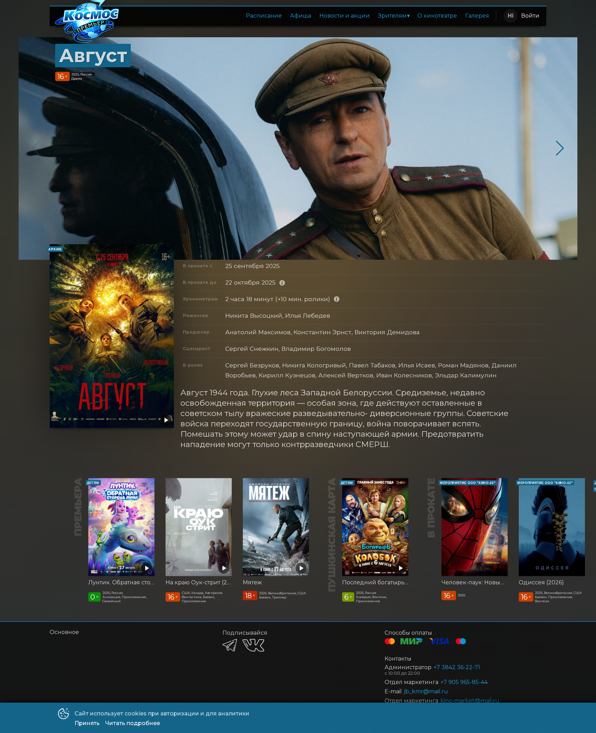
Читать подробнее (132, 723)
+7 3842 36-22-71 (457, 667)
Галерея (477, 15)
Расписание (264, 15)
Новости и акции (344, 15)
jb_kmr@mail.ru (426, 691)
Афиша (300, 15)
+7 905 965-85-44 (464, 682)
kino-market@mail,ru (469, 700)
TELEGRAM (229, 645)
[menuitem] (264, 16)
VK (253, 645)
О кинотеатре (437, 15)
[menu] (309, 16)
